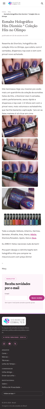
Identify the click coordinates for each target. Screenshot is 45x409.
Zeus (34, 238)
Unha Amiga (7, 372)
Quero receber (37, 298)
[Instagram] (4, 344)
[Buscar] (42, 3)
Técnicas (5, 360)
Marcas (5, 357)
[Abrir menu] (4, 3)
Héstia (33, 234)
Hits (9, 12)
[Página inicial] (14, 3)
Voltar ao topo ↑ (9, 393)
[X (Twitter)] (15, 344)
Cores (4, 353)
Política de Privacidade (11, 387)
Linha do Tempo (8, 364)
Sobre (4, 384)
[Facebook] (9, 344)
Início (4, 12)
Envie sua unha (8, 375)
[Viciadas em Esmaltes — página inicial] (14, 321)
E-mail (7, 294)
